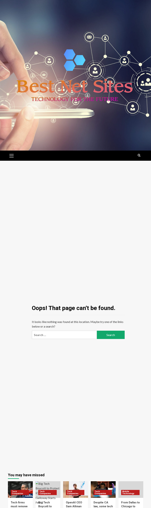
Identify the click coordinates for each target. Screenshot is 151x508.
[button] (11, 155)
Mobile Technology (128, 492)
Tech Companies (17, 492)
